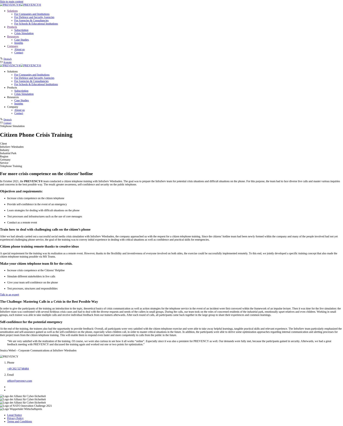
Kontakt (8, 62)
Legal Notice (14, 415)
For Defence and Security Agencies (34, 17)
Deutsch (8, 59)
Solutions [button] (12, 71)
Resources (13, 36)
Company (12, 46)
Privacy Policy (15, 418)
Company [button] (12, 106)
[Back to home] (20, 4)
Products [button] (12, 87)
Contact (18, 52)
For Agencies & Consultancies (31, 20)
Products (12, 26)
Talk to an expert (9, 294)
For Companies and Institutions (31, 14)
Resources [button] (13, 97)
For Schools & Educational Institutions (36, 23)
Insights (18, 42)
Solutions (12, 10)
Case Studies (21, 39)
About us (19, 49)
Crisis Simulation (24, 33)
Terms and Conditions (19, 421)
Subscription (21, 30)
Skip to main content (11, 1)
